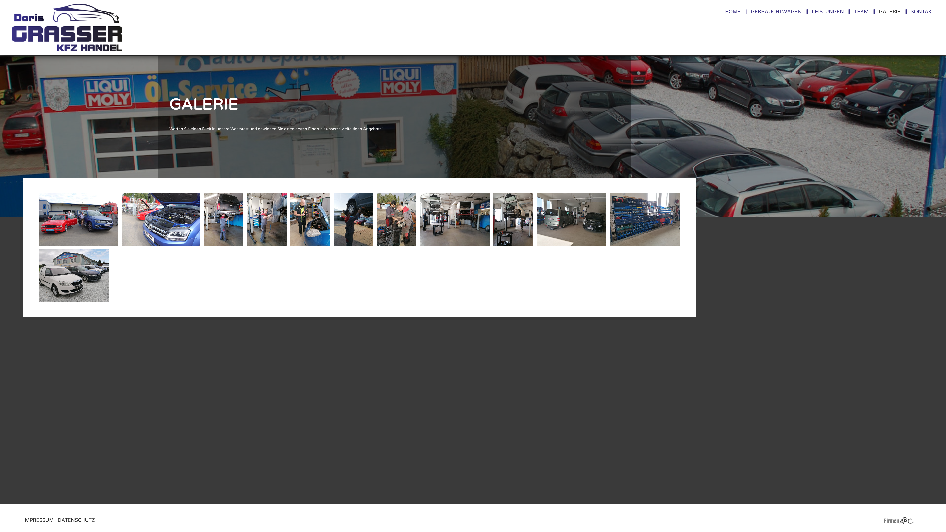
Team (861, 12)
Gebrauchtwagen (776, 12)
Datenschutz (76, 520)
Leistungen (828, 12)
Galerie (890, 12)
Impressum (38, 520)
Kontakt (922, 12)
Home (733, 12)
